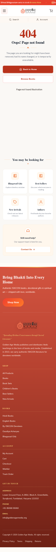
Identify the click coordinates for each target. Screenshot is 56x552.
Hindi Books (8, 416)
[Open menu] (4, 11)
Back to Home (30, 69)
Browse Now (33, 2)
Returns (38, 541)
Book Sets (7, 383)
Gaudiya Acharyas (11, 431)
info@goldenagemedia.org (15, 518)
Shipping (28, 541)
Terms (19, 541)
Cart (4, 458)
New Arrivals (8, 399)
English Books (9, 421)
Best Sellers (8, 394)
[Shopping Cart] (51, 11)
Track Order (8, 474)
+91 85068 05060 (11, 508)
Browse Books (28, 79)
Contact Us (26, 249)
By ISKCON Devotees (12, 426)
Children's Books (10, 388)
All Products (8, 373)
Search (16, 19)
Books (5, 378)
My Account (8, 453)
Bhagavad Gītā (9, 436)
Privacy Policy (9, 541)
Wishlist (6, 469)
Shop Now (13, 302)
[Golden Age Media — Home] (28, 10)
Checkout (7, 464)
